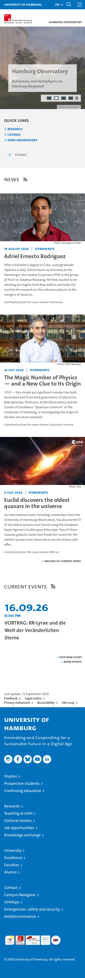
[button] (58, 4)
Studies (10, 776)
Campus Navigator (20, 894)
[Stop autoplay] (76, 98)
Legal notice (33, 698)
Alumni (10, 872)
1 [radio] (49, 98)
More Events (73, 661)
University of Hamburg (23, 4)
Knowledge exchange (22, 835)
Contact (10, 887)
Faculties (11, 864)
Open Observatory (22, 140)
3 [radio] (64, 98)
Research (14, 129)
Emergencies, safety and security (32, 909)
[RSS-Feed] (25, 179)
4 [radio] (71, 98)
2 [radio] (56, 98)
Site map (68, 702)
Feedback (11, 698)
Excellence (13, 857)
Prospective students (22, 783)
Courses (14, 134)
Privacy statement (17, 702)
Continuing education (22, 790)
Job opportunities (19, 827)
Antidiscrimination (20, 916)
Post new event (70, 657)
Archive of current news (62, 561)
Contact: (21, 154)
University (12, 850)
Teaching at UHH (18, 813)
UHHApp (11, 902)
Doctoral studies (18, 820)
